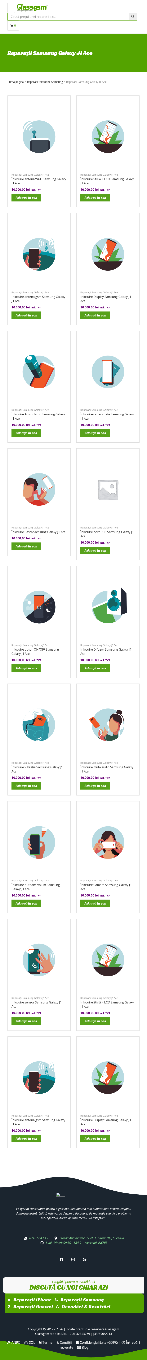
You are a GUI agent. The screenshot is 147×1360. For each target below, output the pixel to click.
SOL (31, 1342)
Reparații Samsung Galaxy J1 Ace (30, 174)
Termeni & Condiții (56, 1342)
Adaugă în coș (26, 197)
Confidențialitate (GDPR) (98, 1342)
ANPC (15, 1342)
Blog (85, 1347)
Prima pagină (15, 82)
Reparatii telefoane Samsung (45, 82)
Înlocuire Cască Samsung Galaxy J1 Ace (38, 532)
